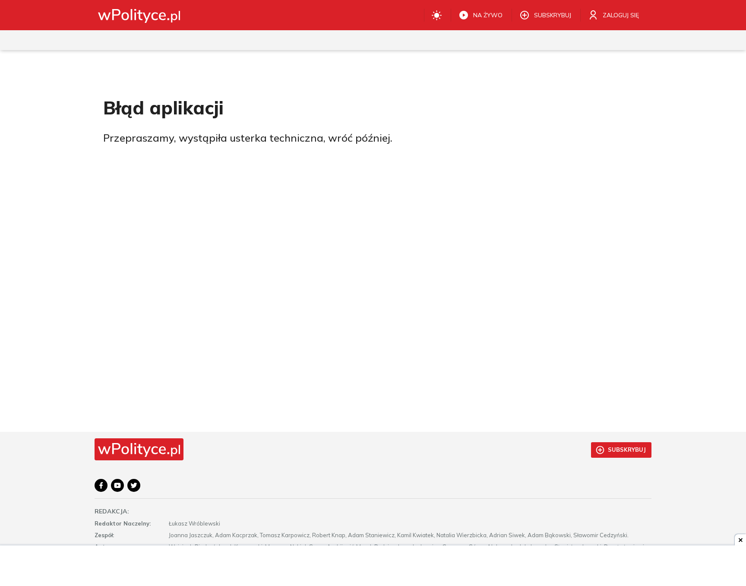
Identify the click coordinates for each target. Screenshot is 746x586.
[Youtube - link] (117, 485)
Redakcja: (112, 511)
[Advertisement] (373, 566)
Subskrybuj (627, 449)
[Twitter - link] (133, 485)
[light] (436, 15)
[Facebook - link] (101, 485)
